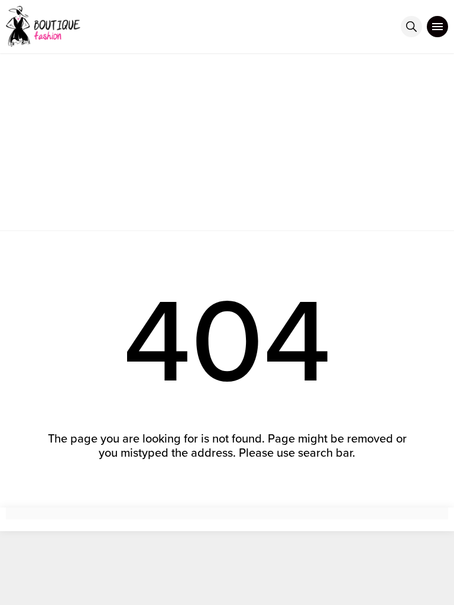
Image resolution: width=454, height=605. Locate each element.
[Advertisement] (227, 142)
